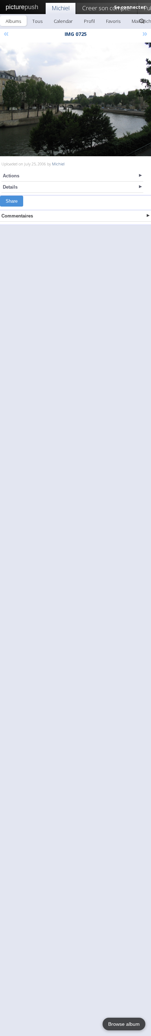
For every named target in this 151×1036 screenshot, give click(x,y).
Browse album (124, 1024)
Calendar (63, 21)
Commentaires (17, 216)
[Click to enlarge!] (75, 99)
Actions (11, 175)
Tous (37, 21)
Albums (13, 21)
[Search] (141, 21)
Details (10, 187)
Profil (89, 21)
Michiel (61, 8)
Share (12, 201)
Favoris (113, 21)
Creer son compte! (106, 8)
